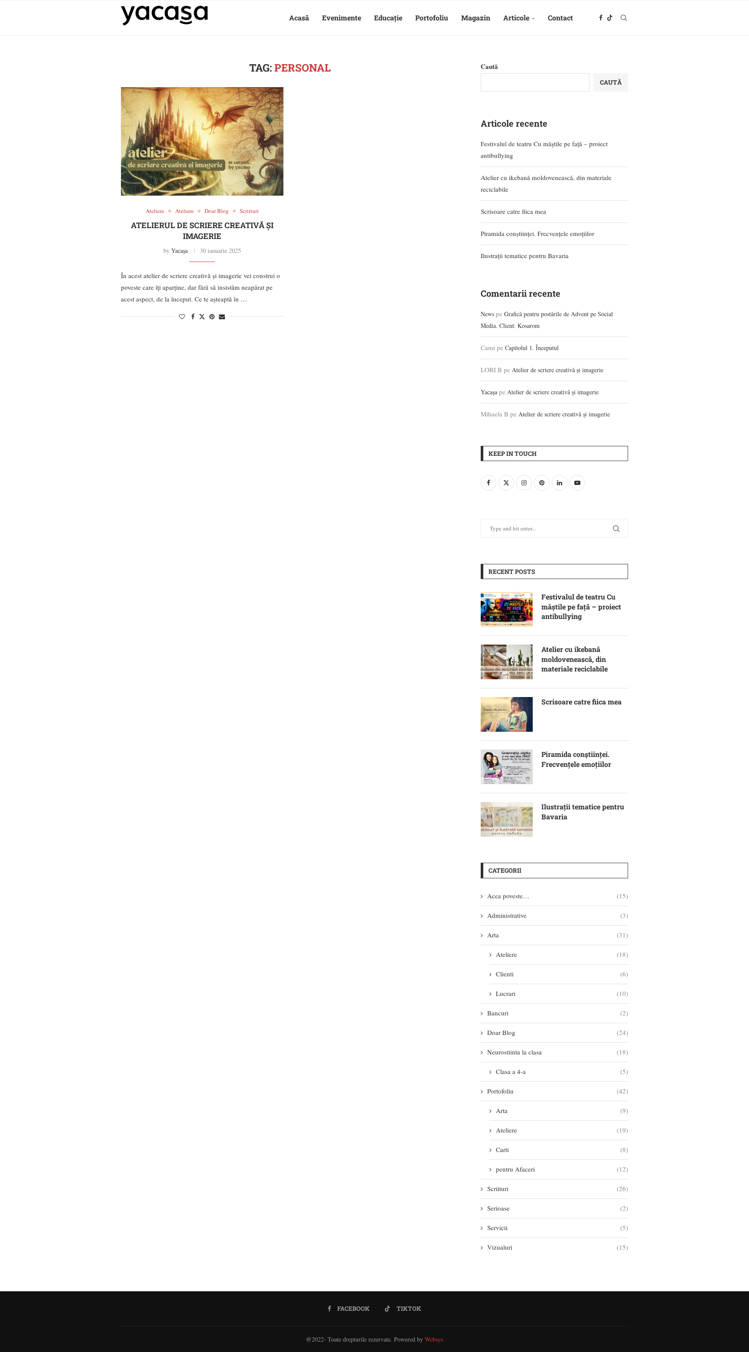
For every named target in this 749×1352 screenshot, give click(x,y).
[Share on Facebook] (193, 316)
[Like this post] (182, 316)
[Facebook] (600, 17)
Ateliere (562, 954)
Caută (489, 66)
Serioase (557, 1208)
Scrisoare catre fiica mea (513, 211)
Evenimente (341, 17)
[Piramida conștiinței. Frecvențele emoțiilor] (507, 767)
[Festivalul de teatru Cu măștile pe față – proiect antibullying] (507, 609)
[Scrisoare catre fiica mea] (507, 714)
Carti (562, 1149)
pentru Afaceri (562, 1169)
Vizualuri (557, 1247)
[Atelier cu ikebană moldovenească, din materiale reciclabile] (507, 662)
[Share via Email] (222, 316)
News (487, 314)
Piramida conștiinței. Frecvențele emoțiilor (537, 233)
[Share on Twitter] (202, 316)
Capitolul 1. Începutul (532, 348)
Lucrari (562, 993)
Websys (434, 1339)
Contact (560, 17)
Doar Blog (557, 1032)
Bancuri (557, 1012)
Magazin (475, 17)
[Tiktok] (610, 17)
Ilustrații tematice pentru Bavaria (525, 255)
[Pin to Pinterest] (212, 316)
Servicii (557, 1227)
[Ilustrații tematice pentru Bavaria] (507, 819)
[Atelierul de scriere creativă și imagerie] (202, 141)
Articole (516, 17)
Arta (557, 934)
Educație (388, 17)
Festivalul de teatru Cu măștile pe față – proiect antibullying (581, 606)
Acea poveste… (557, 895)
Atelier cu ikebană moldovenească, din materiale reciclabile (574, 659)
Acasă (299, 17)
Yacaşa (179, 250)
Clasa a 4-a (562, 1071)
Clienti (562, 973)
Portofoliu (431, 17)
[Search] (623, 17)
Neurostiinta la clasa (557, 1052)
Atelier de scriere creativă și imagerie (557, 370)
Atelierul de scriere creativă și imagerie (202, 230)
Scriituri (557, 1188)
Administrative (557, 915)
